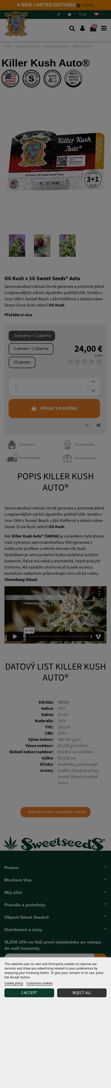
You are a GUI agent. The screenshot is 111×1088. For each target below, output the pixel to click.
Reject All (82, 992)
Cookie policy (13, 983)
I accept (29, 992)
